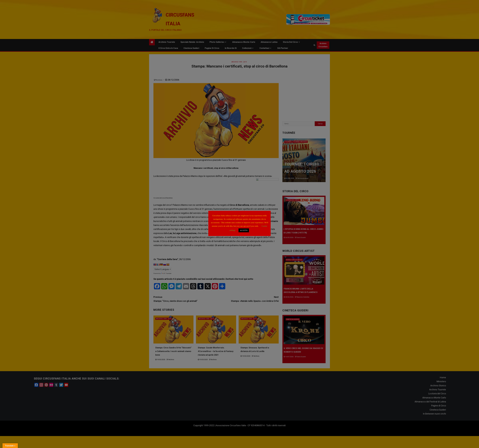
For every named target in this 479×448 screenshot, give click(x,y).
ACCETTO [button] (243, 230)
